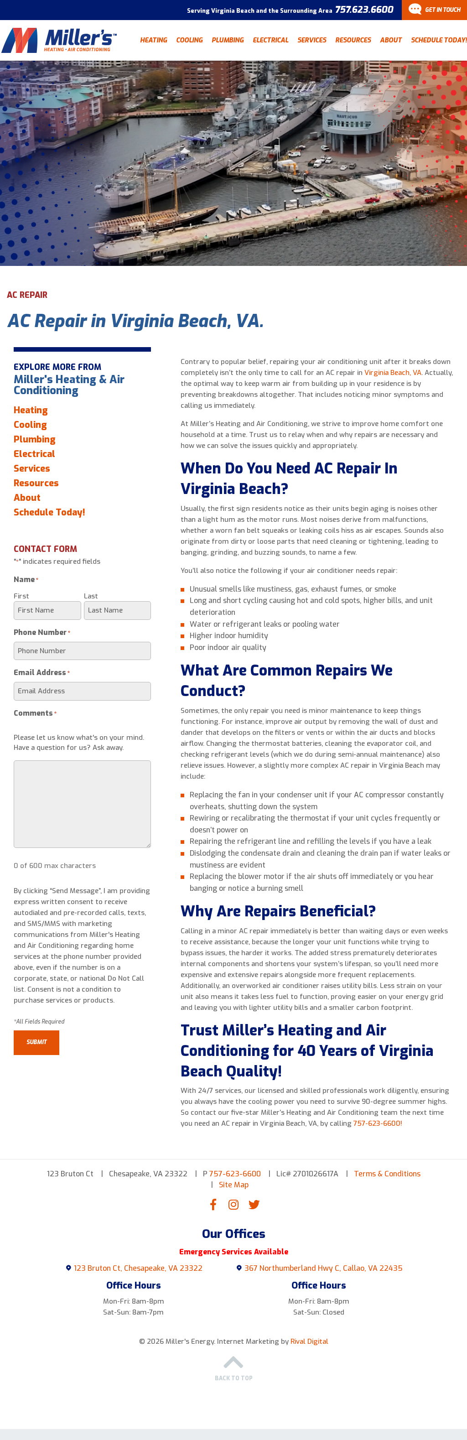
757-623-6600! (377, 1123)
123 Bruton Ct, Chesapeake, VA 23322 (138, 1268)
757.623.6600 (364, 10)
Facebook (213, 1204)
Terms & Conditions (387, 1174)
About (391, 40)
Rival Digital (309, 1341)
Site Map (234, 1185)
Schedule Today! (439, 40)
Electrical (270, 40)
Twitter (254, 1204)
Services (311, 40)
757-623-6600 (235, 1174)
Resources (353, 40)
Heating (153, 40)
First (21, 596)
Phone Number (42, 632)
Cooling (189, 40)
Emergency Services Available (233, 1252)
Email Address (42, 672)
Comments (35, 713)
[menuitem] (153, 40)
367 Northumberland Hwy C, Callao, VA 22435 (323, 1268)
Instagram (233, 1204)
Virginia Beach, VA (392, 372)
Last (91, 596)
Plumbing (228, 40)
